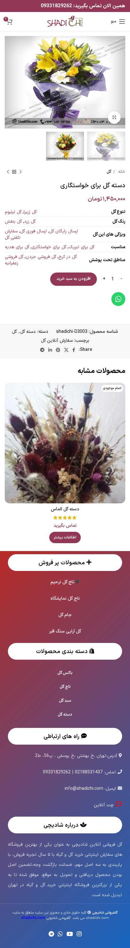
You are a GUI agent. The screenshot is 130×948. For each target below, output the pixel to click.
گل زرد (30, 221)
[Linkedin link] (50, 350)
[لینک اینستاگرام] (79, 934)
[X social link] (66, 350)
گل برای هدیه (17, 247)
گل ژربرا (30, 212)
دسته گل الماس (65, 509)
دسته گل (28, 331)
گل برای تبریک (81, 247)
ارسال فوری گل (33, 231)
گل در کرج (67, 257)
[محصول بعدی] (8, 172)
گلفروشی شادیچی (46, 918)
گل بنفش (13, 221)
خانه (120, 172)
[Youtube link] (70, 934)
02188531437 (89, 772)
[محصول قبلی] (20, 172)
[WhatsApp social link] (60, 934)
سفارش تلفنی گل (13, 234)
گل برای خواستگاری (49, 247)
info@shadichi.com (84, 788)
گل (109, 172)
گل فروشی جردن (41, 257)
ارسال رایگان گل (63, 231)
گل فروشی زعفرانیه (14, 260)
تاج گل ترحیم (62, 582)
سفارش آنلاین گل (57, 340)
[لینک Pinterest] (58, 350)
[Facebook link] (73, 350)
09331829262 (57, 6)
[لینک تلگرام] (42, 350)
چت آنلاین (104, 805)
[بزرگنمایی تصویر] (114, 117)
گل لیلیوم (13, 212)
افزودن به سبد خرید (73, 279)
